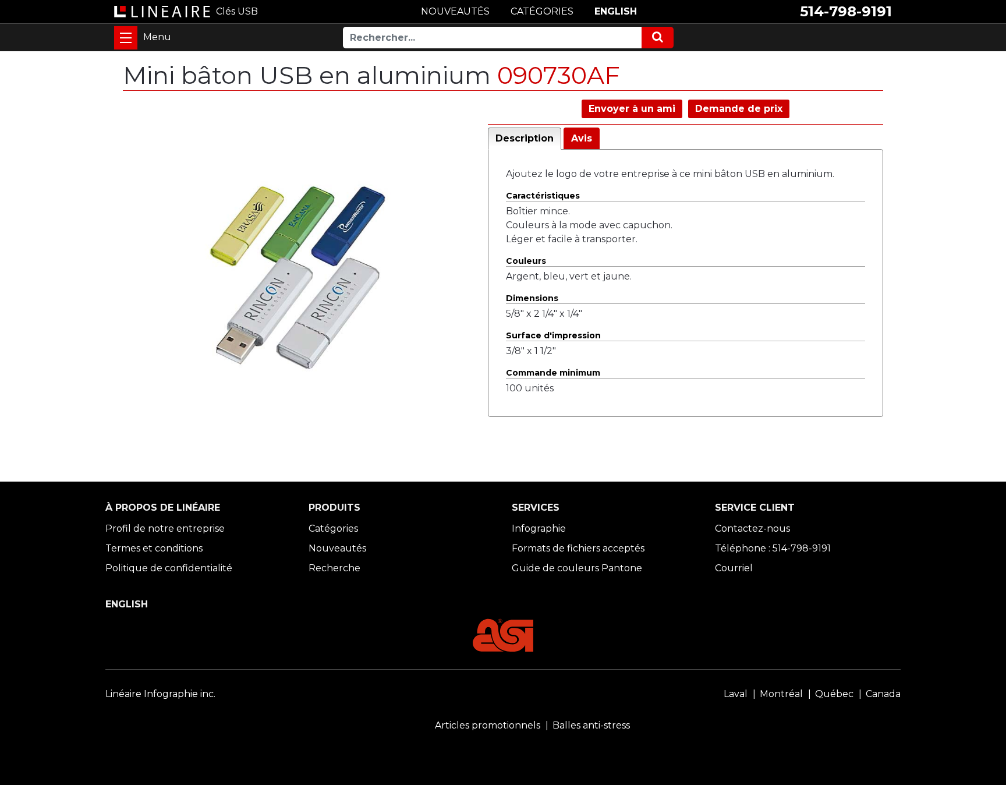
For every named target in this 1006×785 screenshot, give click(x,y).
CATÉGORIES (542, 11)
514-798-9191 (846, 11)
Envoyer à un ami (632, 108)
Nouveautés (337, 548)
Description (524, 138)
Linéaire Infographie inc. (160, 693)
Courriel (734, 568)
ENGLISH (615, 11)
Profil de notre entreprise (165, 528)
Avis (581, 138)
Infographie (539, 528)
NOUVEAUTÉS (455, 11)
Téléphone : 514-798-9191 (773, 548)
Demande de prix (738, 108)
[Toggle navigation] (125, 37)
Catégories (333, 528)
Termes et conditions (154, 548)
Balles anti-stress (591, 725)
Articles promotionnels (487, 725)
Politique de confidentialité (168, 568)
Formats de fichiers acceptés (578, 548)
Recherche (334, 568)
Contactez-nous (752, 528)
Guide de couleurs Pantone (577, 568)
